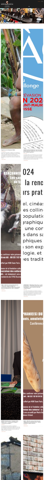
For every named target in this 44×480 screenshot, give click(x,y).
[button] (29, 6)
